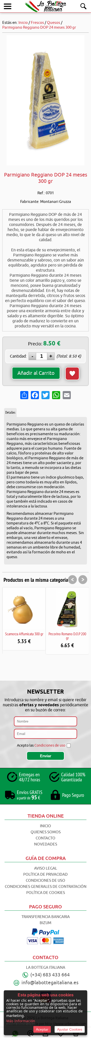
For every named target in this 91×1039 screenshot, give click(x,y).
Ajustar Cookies (69, 1029)
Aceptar (42, 1029)
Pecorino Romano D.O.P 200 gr (59, 635)
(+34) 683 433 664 (50, 975)
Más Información (20, 1020)
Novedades (45, 844)
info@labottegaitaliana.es (49, 983)
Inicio (45, 826)
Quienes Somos (46, 832)
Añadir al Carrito (36, 373)
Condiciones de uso (49, 745)
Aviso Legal (45, 868)
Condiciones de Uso (45, 880)
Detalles (10, 412)
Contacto (45, 838)
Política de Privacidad (45, 874)
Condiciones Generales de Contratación (45, 886)
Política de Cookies (45, 892)
